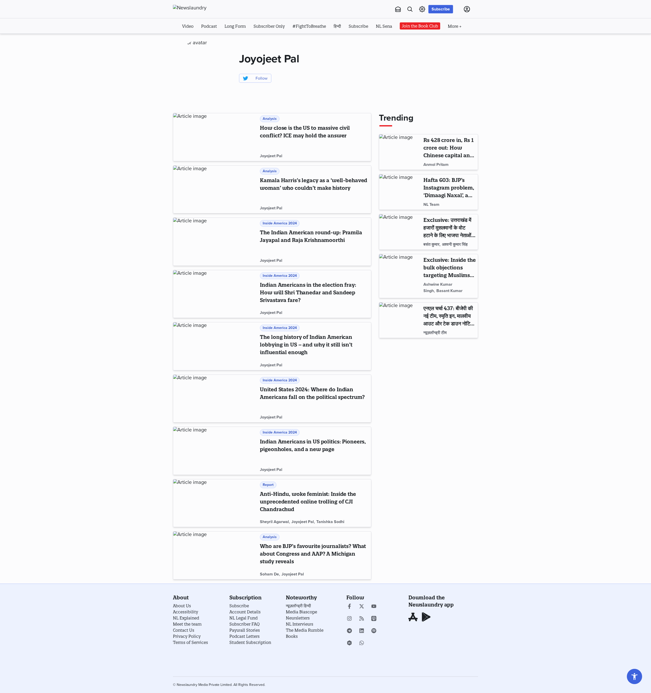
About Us (182, 605)
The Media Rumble (304, 630)
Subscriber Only (269, 26)
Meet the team (187, 624)
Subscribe (441, 9)
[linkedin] (361, 631)
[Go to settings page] (634, 676)
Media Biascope (301, 611)
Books (292, 636)
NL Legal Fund (243, 617)
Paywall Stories (244, 630)
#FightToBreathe (309, 26)
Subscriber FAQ (244, 624)
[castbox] (349, 643)
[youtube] (373, 607)
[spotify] (373, 631)
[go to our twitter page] (361, 607)
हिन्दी (337, 26)
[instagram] (349, 619)
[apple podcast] (373, 619)
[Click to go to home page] (201, 8)
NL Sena (384, 26)
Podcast (209, 26)
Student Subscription (250, 642)
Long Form (235, 26)
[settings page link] (422, 9)
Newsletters (298, 617)
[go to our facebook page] (349, 607)
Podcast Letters (244, 636)
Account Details (245, 611)
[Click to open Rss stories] (361, 619)
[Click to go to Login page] (467, 9)
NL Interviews (299, 624)
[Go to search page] (410, 9)
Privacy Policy (187, 636)
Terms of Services (190, 642)
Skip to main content (198, 40)
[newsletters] (398, 9)
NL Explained (186, 617)
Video (188, 26)
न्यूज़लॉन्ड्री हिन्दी (298, 605)
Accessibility (185, 611)
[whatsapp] (361, 643)
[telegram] (349, 631)
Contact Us (183, 630)
